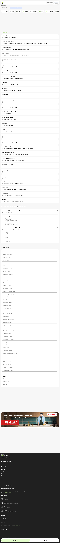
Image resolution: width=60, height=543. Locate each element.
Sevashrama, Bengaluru (7, 336)
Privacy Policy (3, 518)
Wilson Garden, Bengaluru (8, 302)
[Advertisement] (30, 23)
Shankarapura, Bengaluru (8, 367)
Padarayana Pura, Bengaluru (8, 342)
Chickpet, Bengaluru (7, 305)
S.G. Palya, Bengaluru (7, 364)
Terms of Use (3, 520)
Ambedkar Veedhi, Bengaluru (8, 319)
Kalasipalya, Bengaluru (7, 260)
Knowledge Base (6, 381)
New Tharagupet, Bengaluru (8, 356)
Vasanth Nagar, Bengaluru (8, 373)
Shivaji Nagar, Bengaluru (8, 299)
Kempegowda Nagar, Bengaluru (9, 339)
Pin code (5, 384)
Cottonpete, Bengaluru (7, 350)
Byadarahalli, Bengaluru (7, 268)
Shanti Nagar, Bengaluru (8, 274)
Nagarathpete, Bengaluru (8, 325)
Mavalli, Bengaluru (6, 263)
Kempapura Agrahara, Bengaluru (9, 294)
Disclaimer (3, 522)
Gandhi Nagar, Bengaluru (8, 333)
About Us (2, 471)
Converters (5, 378)
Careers (2, 473)
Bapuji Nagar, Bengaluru (7, 285)
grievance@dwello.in (17, 525)
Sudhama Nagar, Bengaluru (8, 254)
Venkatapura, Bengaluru (7, 288)
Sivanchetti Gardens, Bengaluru (9, 313)
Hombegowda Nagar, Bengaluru (9, 291)
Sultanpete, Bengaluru (7, 361)
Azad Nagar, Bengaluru (7, 271)
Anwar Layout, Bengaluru (8, 370)
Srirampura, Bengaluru (7, 316)
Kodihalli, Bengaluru (7, 347)
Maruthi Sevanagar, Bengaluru (9, 330)
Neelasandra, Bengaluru (7, 277)
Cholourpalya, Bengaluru (8, 257)
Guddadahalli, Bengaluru (8, 282)
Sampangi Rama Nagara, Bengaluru (10, 353)
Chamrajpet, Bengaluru (7, 322)
